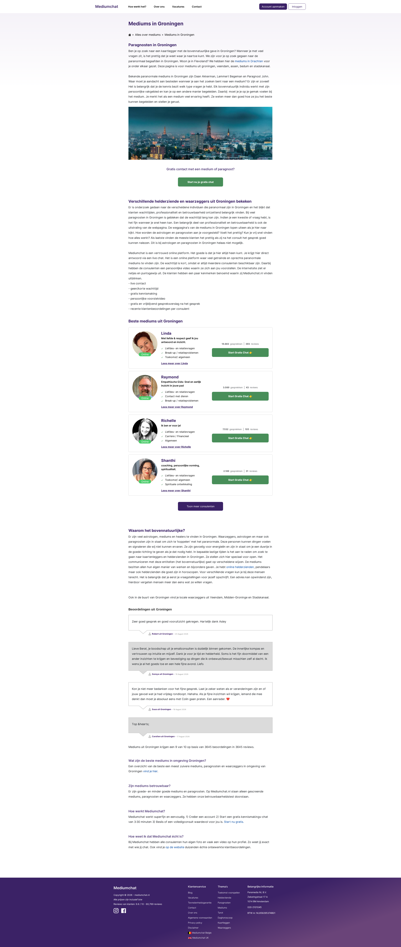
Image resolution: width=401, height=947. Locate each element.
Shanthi (168, 460)
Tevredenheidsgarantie (199, 902)
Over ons (159, 6)
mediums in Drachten (249, 61)
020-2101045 (254, 907)
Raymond (170, 377)
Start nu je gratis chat (200, 182)
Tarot (220, 912)
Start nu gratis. (234, 821)
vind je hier (150, 771)
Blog (190, 892)
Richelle (168, 420)
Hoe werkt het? (137, 6)
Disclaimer (193, 927)
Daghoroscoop (225, 917)
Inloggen (297, 6)
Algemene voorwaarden (200, 917)
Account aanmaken (273, 6)
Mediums (222, 907)
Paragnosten (224, 902)
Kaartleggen (224, 922)
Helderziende (224, 897)
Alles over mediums (148, 34)
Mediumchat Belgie (201, 932)
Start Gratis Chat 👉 (240, 352)
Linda (166, 333)
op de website (175, 847)
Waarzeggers (224, 927)
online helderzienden (240, 567)
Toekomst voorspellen (229, 892)
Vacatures (178, 6)
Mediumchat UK (200, 937)
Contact (197, 6)
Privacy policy (195, 922)
